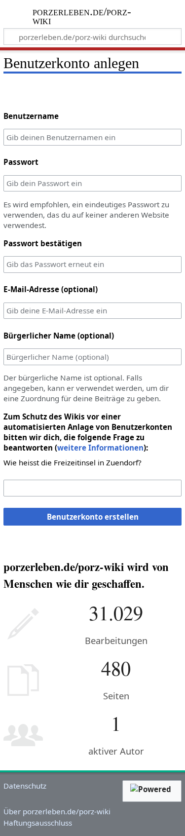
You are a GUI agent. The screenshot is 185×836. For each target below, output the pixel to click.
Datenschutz (24, 786)
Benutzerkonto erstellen (93, 517)
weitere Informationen (100, 448)
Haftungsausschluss (37, 823)
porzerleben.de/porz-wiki (82, 17)
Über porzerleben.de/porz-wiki (57, 811)
